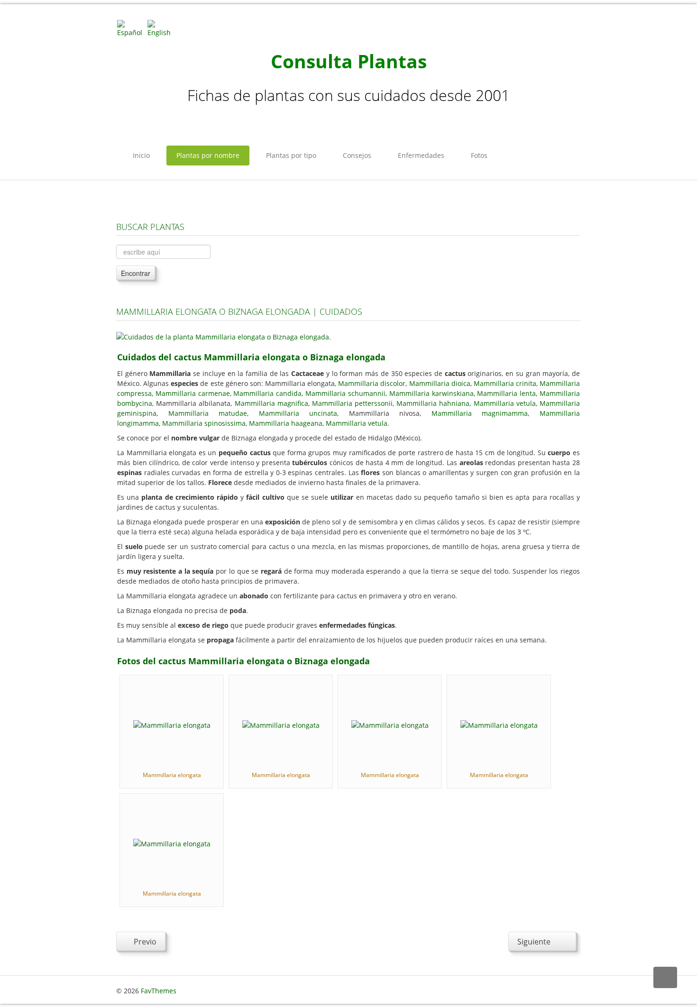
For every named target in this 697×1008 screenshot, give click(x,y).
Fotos (479, 155)
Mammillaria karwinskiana (431, 393)
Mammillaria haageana (285, 423)
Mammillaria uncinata (298, 413)
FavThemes (158, 990)
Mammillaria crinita (505, 383)
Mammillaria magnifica (271, 403)
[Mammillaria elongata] (172, 724)
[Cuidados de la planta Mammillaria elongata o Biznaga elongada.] (223, 335)
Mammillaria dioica (439, 383)
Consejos (357, 155)
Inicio (141, 155)
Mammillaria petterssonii (352, 403)
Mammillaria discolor (371, 383)
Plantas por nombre (207, 155)
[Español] (131, 27)
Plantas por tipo (291, 155)
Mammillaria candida (267, 393)
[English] (161, 27)
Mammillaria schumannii (345, 393)
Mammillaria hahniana (432, 403)
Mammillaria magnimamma (479, 413)
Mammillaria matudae (208, 413)
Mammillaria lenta (506, 393)
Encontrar (135, 273)
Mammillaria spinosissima (204, 423)
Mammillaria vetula (505, 403)
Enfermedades (421, 155)
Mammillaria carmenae (193, 393)
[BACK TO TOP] (665, 977)
